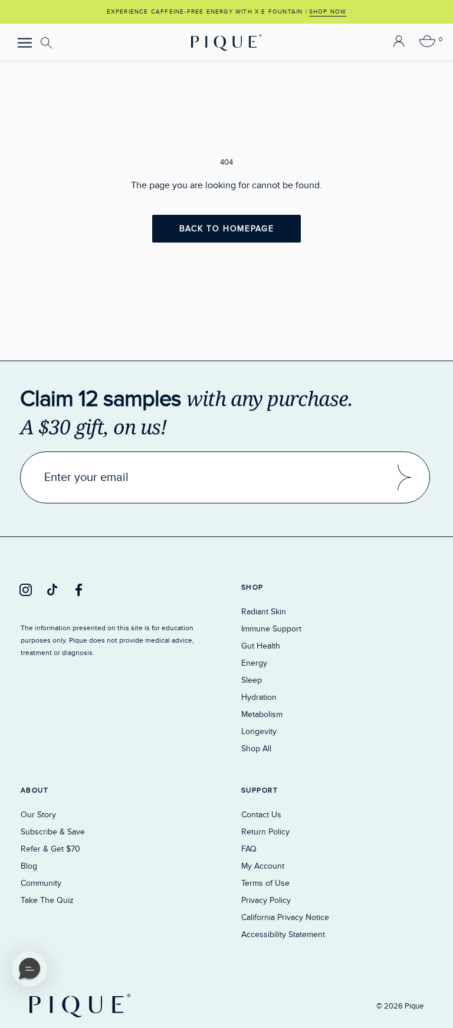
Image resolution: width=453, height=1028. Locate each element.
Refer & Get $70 (50, 849)
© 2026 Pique (400, 1006)
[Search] (48, 43)
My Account (262, 866)
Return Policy (265, 832)
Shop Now (328, 11)
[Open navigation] (25, 42)
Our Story (38, 815)
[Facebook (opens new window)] (79, 589)
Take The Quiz (47, 900)
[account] (399, 42)
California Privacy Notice (285, 917)
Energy (254, 663)
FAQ (249, 849)
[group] (226, 12)
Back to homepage (226, 229)
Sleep (251, 680)
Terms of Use (265, 883)
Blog (29, 866)
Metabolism (262, 714)
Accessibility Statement (283, 934)
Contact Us (261, 815)
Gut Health (260, 646)
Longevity (259, 731)
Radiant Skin (263, 612)
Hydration (259, 697)
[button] (29, 969)
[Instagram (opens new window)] (25, 589)
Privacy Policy (266, 900)
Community (41, 883)
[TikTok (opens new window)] (52, 589)
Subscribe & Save (53, 832)
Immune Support (271, 629)
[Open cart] (427, 42)
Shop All (256, 749)
